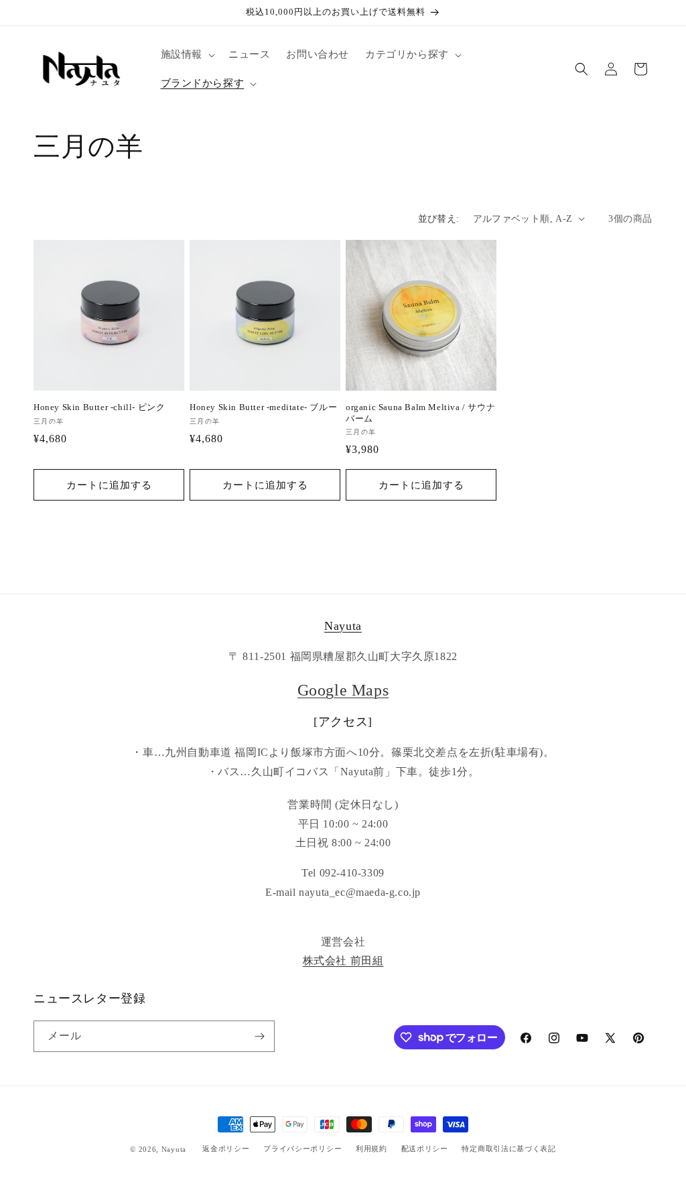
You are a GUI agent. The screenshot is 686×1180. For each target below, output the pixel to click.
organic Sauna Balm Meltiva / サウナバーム (420, 412)
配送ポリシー (424, 1148)
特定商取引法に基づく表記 (508, 1148)
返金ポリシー (225, 1148)
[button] (186, 55)
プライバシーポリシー (302, 1148)
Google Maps (343, 690)
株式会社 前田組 (343, 960)
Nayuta (343, 626)
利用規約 (371, 1148)
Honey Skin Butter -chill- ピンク (99, 407)
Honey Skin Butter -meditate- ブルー (263, 407)
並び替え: (439, 219)
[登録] (259, 1036)
